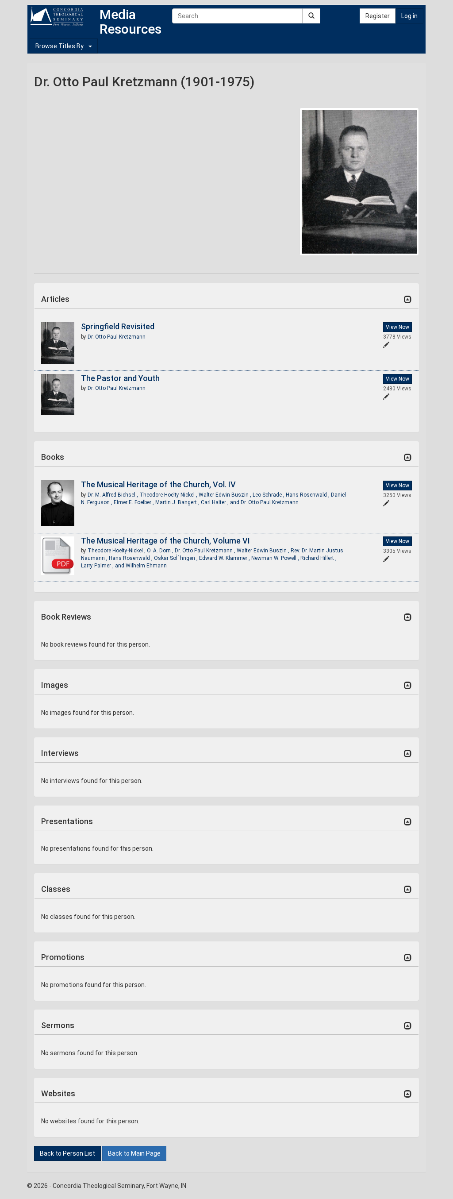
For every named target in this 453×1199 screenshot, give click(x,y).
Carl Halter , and (221, 502)
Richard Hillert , (318, 558)
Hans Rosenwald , (308, 495)
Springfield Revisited (117, 326)
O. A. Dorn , (161, 550)
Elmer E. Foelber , (134, 502)
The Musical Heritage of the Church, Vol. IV (158, 484)
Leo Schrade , (269, 495)
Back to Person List (67, 1153)
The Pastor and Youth (120, 378)
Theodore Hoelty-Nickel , (169, 495)
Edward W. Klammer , (225, 558)
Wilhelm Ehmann (146, 566)
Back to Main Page (134, 1153)
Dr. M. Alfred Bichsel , (113, 495)
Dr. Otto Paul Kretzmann (117, 337)
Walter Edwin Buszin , (226, 495)
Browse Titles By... (61, 46)
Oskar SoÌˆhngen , (176, 558)
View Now (397, 327)
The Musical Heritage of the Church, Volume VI (165, 540)
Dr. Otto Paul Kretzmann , (206, 550)
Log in (409, 15)
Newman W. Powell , (275, 558)
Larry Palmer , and (103, 566)
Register (377, 15)
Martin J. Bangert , (178, 502)
